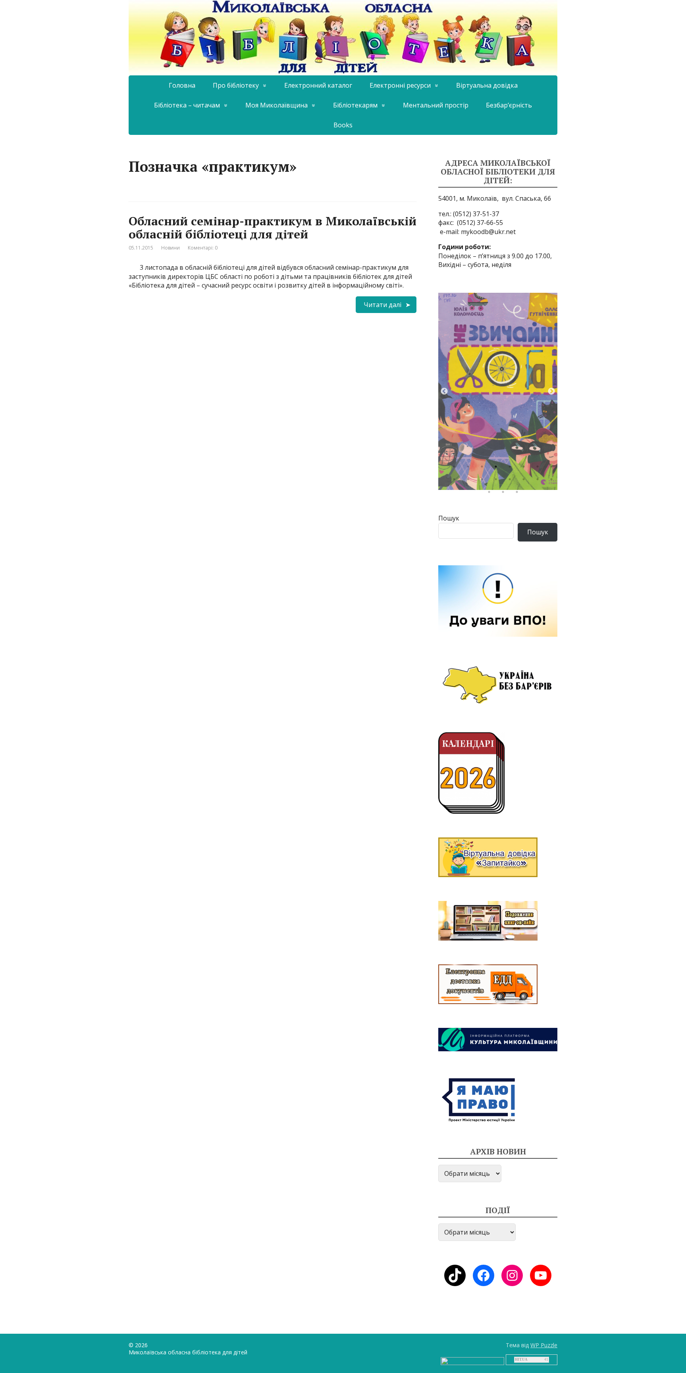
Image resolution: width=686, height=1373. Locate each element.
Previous (444, 392)
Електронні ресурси (400, 85)
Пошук (448, 518)
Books (343, 125)
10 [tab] (470, 481)
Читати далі (382, 304)
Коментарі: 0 (203, 247)
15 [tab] (539, 481)
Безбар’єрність (509, 105)
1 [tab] (456, 468)
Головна (182, 85)
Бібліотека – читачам (187, 105)
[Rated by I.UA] (472, 1360)
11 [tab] (484, 481)
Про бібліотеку (236, 85)
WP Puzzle (543, 1345)
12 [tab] (498, 481)
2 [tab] (470, 468)
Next (551, 392)
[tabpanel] (497, 391)
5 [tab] (512, 468)
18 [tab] (505, 494)
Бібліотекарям (355, 105)
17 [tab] (491, 494)
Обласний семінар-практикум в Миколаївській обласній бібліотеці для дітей (272, 227)
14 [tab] (526, 481)
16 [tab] (553, 481)
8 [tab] (553, 468)
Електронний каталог (318, 85)
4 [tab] (498, 468)
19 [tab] (519, 494)
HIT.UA (521, 1359)
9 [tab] (456, 481)
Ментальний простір (435, 105)
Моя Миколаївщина (276, 105)
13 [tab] (512, 481)
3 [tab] (484, 468)
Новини (170, 247)
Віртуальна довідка (487, 85)
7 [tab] (539, 468)
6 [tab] (526, 468)
